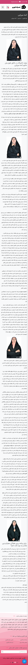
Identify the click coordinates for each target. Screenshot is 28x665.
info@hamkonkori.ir (15, 2)
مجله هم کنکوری (23, 640)
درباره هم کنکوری (9, 642)
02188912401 (23, 2)
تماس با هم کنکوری (9, 640)
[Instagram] (17, 662)
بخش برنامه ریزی (23, 642)
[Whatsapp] (10, 662)
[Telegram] (12, 662)
